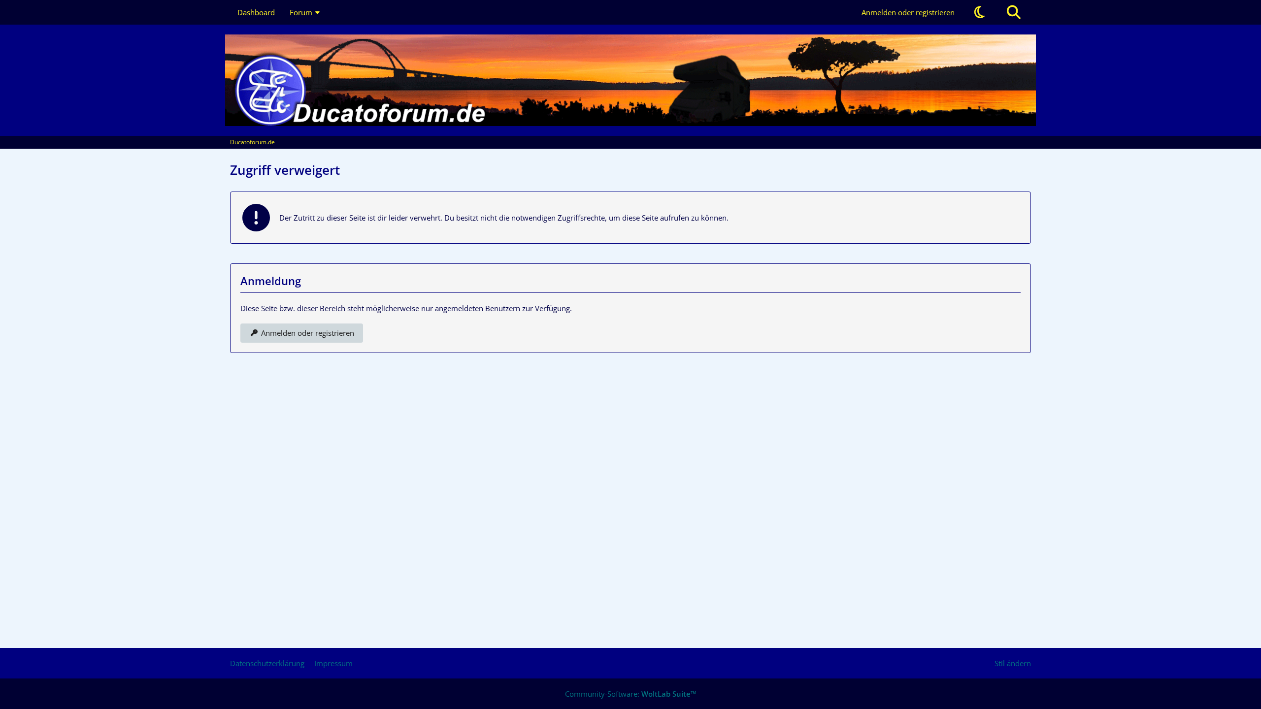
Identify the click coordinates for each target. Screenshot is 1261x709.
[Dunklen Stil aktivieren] (979, 12)
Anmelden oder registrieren (908, 12)
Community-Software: (631, 694)
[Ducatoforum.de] (630, 80)
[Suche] (1013, 12)
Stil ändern (1013, 663)
